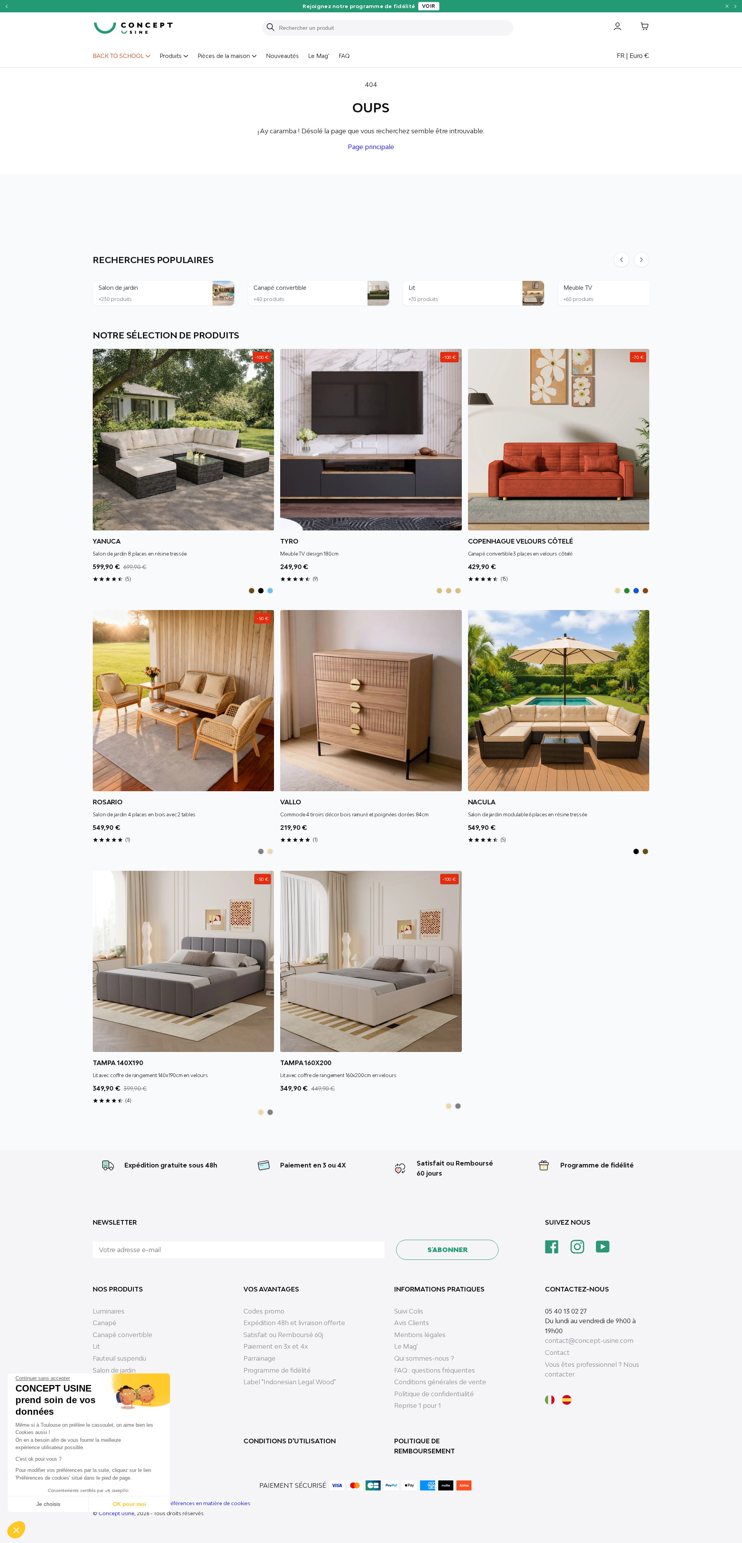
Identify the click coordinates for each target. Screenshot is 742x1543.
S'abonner (447, 1250)
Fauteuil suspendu (119, 1358)
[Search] (270, 27)
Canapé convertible (122, 1335)
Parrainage (259, 1358)
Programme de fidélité (597, 1165)
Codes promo (263, 1311)
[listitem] (251, 591)
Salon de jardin (114, 1370)
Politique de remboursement (424, 1446)
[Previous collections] (621, 259)
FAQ (344, 56)
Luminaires (108, 1311)
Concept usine (116, 1513)
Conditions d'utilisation (289, 1441)
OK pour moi (129, 1504)
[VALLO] (370, 700)
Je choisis (48, 1504)
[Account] (611, 28)
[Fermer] (727, 6)
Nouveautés (282, 56)
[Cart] (638, 28)
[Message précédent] (6, 6)
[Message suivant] (735, 6)
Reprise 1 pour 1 (417, 1405)
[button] (16, 1530)
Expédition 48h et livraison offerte (294, 1323)
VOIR (429, 6)
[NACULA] (558, 700)
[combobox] (392, 28)
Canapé (104, 1323)
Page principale (371, 147)
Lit (96, 1346)
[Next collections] (641, 259)
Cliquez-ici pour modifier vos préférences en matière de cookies (171, 1503)
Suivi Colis (408, 1311)
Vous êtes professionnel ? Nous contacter (592, 1369)
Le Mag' (318, 56)
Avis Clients (411, 1323)
